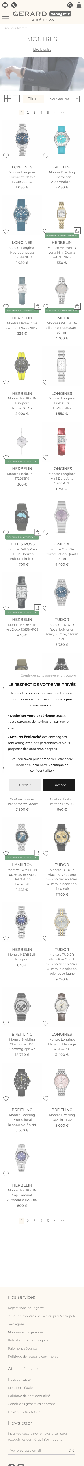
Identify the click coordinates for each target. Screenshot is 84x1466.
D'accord (59, 785)
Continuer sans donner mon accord (48, 676)
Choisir (25, 785)
